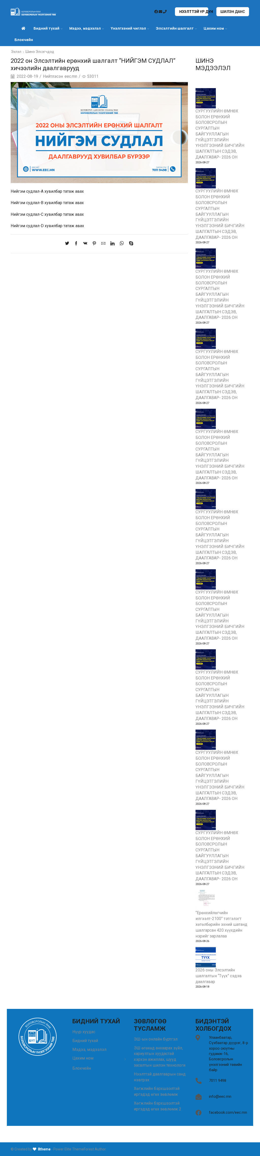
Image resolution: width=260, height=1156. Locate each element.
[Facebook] (76, 244)
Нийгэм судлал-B (27, 202)
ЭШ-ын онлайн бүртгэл (155, 1039)
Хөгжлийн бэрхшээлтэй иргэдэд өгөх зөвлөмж (157, 1091)
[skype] (129, 244)
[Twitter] (68, 244)
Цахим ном (214, 28)
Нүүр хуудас (83, 1031)
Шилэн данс (232, 12)
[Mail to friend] (103, 244)
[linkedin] (112, 244)
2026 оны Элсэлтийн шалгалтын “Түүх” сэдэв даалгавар (219, 976)
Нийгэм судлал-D (27, 225)
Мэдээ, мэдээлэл (89, 1049)
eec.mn (70, 76)
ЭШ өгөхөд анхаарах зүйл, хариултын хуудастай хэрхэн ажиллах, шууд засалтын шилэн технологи (159, 1057)
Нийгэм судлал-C (27, 214)
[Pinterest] (94, 244)
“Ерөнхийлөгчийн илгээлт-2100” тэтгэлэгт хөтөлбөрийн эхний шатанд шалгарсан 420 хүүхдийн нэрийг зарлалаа (221, 924)
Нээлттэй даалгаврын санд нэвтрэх (160, 1077)
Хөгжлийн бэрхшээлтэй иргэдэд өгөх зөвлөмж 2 (157, 1106)
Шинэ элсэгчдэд (39, 52)
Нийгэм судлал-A (27, 191)
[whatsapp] (121, 244)
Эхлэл (16, 52)
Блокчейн (23, 39)
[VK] (85, 244)
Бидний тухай (85, 1040)
